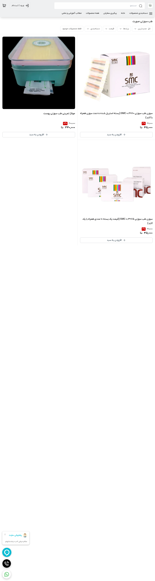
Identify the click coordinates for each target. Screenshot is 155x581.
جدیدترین (142, 28)
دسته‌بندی (95, 28)
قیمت (111, 28)
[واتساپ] (6, 574)
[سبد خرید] (4, 5)
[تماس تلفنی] (6, 563)
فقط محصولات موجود (71, 28)
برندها (126, 28)
